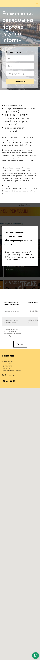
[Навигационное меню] (36, 3)
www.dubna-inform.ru (9, 535)
